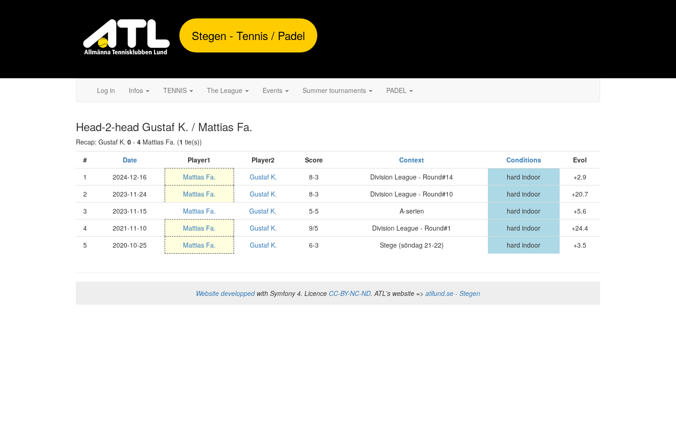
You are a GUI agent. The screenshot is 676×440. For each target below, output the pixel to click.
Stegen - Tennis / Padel (248, 35)
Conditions (523, 159)
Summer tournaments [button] (335, 90)
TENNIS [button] (176, 90)
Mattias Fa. (199, 176)
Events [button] (273, 90)
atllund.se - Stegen (452, 293)
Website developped (225, 293)
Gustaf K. (263, 176)
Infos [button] (137, 90)
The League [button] (225, 90)
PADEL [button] (397, 90)
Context (411, 159)
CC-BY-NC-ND (350, 293)
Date (130, 159)
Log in (106, 90)
